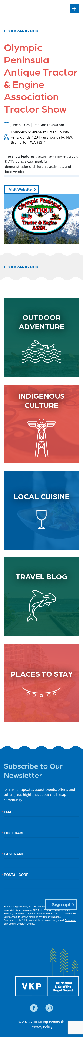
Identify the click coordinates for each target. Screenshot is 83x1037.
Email (9, 812)
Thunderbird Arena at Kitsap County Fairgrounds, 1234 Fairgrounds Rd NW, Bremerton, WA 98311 (42, 137)
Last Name (14, 854)
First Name (14, 833)
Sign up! (61, 904)
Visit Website (20, 189)
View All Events (23, 30)
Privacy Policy (41, 1027)
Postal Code (16, 874)
